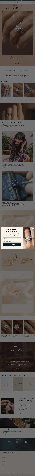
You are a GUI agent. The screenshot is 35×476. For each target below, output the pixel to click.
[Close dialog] (33, 228)
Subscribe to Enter (12, 244)
